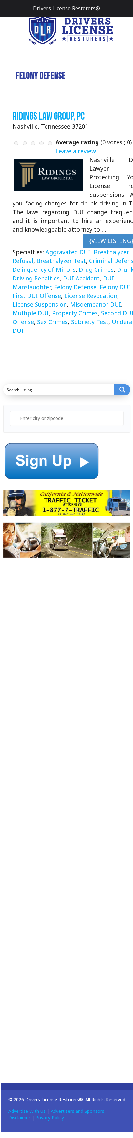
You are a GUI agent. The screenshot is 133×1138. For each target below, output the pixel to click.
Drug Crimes (96, 269)
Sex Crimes (52, 322)
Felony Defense (75, 287)
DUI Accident (81, 278)
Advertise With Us (27, 1111)
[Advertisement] (51, 680)
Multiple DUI (31, 313)
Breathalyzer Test (61, 261)
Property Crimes (75, 313)
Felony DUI (115, 287)
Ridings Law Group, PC (49, 115)
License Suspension (40, 304)
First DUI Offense (37, 296)
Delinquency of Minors (44, 269)
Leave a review (76, 151)
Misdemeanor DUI (95, 304)
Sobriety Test (89, 322)
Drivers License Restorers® (66, 8)
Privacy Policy (50, 1117)
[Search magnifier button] (122, 389)
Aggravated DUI (68, 252)
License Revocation (90, 296)
